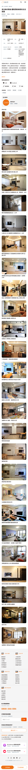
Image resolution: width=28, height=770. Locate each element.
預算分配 (17, 681)
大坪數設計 (3, 681)
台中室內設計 (18, 663)
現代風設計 (3, 665)
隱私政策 (3, 699)
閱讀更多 (3, 76)
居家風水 (17, 675)
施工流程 (17, 683)
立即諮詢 (7, 767)
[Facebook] (8, 758)
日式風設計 (3, 667)
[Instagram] (11, 758)
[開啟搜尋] (21, 2)
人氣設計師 (17, 657)
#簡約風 (14, 90)
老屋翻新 (3, 659)
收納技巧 (17, 677)
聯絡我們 (3, 697)
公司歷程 (3, 693)
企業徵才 (3, 695)
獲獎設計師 (17, 659)
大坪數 (2, 661)
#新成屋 (4, 92)
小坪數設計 (3, 683)
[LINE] (17, 758)
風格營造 (17, 679)
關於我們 (3, 691)
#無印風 (9, 90)
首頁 (2, 6)
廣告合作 (13, 730)
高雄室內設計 (18, 665)
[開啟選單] (25, 2)
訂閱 (24, 719)
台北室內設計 (18, 661)
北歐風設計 (3, 663)
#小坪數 (19, 90)
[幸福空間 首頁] (5, 2)
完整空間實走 (4, 675)
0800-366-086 (8, 708)
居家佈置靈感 (4, 679)
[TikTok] (19, 758)
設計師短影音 (4, 677)
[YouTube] (14, 758)
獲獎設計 (3, 657)
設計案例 (6, 6)
